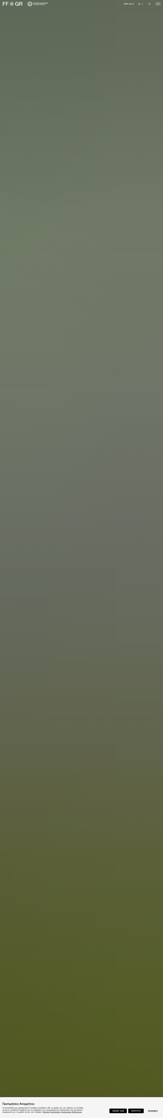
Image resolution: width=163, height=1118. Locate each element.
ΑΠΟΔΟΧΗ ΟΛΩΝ (118, 1111)
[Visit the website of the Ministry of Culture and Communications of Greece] (38, 3)
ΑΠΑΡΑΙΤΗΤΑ (136, 1111)
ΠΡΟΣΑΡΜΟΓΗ (153, 1111)
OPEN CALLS (129, 4)
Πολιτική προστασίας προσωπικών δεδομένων (62, 1112)
